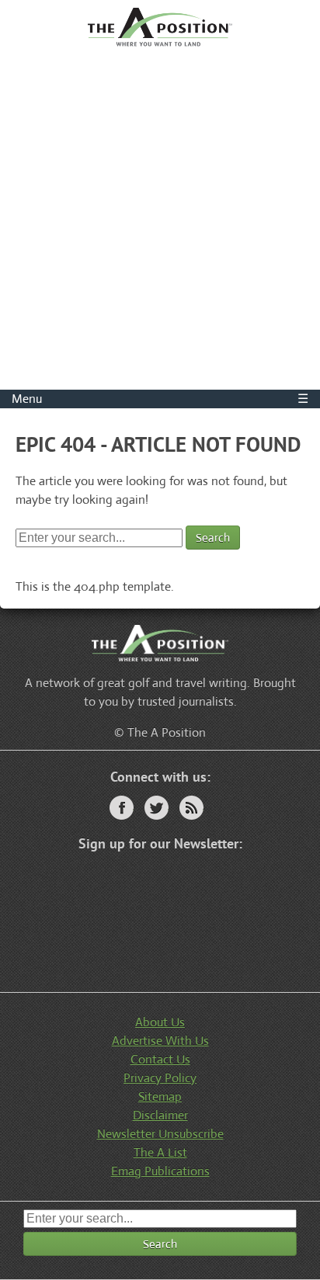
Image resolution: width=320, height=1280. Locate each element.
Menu (160, 398)
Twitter (156, 808)
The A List (160, 1152)
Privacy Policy (160, 1078)
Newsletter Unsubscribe (160, 1134)
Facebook (122, 808)
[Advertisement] (160, 222)
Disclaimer (160, 1115)
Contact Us (160, 1059)
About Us (160, 1022)
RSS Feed (191, 808)
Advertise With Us (160, 1040)
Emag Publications (160, 1171)
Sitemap (160, 1096)
